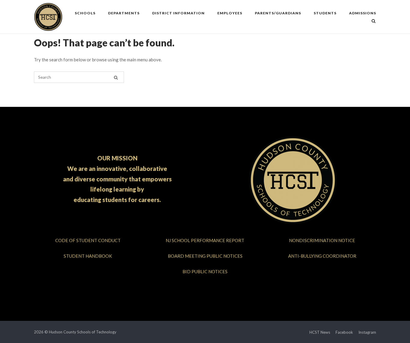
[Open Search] (373, 21)
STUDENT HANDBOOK (88, 256)
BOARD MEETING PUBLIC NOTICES (205, 256)
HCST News (319, 332)
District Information (178, 13)
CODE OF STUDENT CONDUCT (88, 240)
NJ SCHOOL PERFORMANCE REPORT (205, 240)
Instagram (367, 332)
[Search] (116, 77)
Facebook (344, 332)
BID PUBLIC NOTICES (205, 271)
